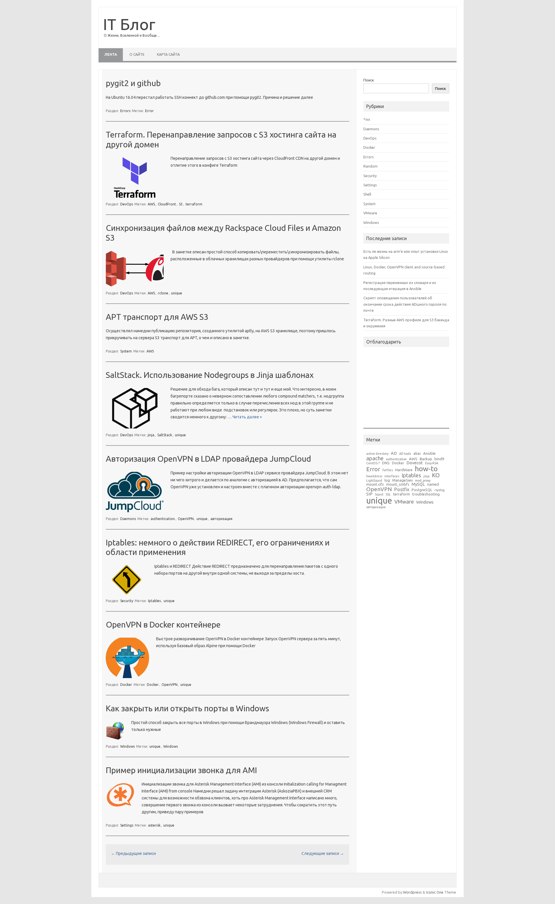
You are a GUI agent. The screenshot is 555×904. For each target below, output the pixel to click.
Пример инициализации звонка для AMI (181, 770)
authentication (163, 519)
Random (370, 166)
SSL (388, 494)
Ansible (429, 453)
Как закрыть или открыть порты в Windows (187, 708)
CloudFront (167, 204)
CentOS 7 (373, 463)
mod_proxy (422, 480)
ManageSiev (402, 480)
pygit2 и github (133, 83)
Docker (126, 684)
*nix (366, 119)
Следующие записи (322, 853)
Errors (125, 111)
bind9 (439, 459)
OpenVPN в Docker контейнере (163, 624)
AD (394, 453)
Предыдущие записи (133, 853)
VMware (370, 213)
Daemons (128, 519)
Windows (127, 746)
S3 (181, 204)
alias (417, 453)
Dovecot (414, 463)
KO (436, 475)
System (126, 351)
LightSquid (374, 480)
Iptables (154, 601)
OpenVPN (186, 519)
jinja (151, 435)
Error (149, 111)
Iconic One (434, 892)
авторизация (221, 519)
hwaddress (374, 476)
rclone (163, 293)
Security (126, 601)
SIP (369, 494)
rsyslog (439, 490)
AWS (151, 204)
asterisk (154, 825)
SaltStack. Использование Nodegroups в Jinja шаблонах (210, 374)
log (387, 480)
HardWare (403, 470)
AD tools (405, 453)
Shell (367, 194)
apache (375, 458)
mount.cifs (375, 484)
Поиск (368, 80)
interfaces (391, 476)
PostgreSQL (422, 490)
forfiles (387, 470)
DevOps (126, 204)
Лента (110, 54)
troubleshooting (426, 494)
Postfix (401, 489)
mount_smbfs (397, 484)
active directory (377, 453)
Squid (379, 494)
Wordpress (412, 892)
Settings (126, 825)
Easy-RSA (431, 463)
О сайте (137, 54)
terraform (194, 204)
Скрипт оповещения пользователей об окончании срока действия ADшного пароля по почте (405, 304)
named (433, 484)
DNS (386, 463)
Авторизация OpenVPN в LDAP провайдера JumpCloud (208, 458)
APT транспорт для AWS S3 (157, 316)
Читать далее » (247, 417)
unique (176, 293)
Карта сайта (168, 54)
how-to (426, 468)
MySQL (418, 484)
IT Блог (129, 24)
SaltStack (164, 435)
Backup (426, 459)
